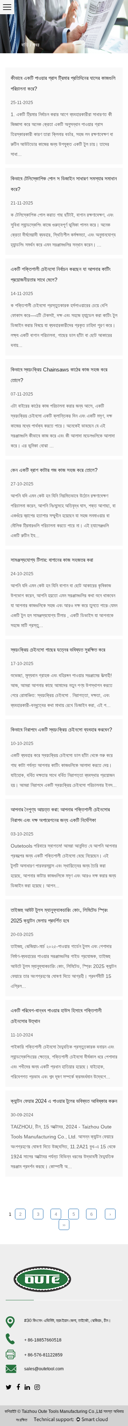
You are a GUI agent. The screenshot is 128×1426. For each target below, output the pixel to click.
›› (64, 1225)
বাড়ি (24, 45)
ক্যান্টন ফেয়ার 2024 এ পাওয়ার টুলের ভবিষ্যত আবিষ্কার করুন (64, 1101)
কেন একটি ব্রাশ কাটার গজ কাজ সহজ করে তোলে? (54, 470)
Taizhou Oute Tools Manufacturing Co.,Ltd (62, 1411)
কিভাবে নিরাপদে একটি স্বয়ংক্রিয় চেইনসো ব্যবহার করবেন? (61, 729)
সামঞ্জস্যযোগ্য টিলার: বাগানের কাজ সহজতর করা (52, 560)
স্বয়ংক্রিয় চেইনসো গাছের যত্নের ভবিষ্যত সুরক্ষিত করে (58, 650)
